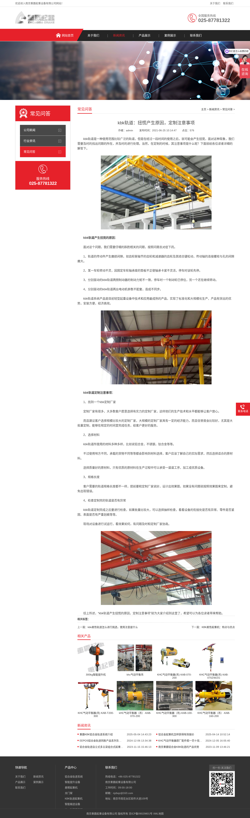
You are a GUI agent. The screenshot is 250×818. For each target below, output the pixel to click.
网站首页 (68, 35)
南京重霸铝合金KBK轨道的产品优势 (178, 746)
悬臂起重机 (71, 787)
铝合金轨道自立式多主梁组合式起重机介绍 (102, 746)
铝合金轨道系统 (74, 776)
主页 (203, 109)
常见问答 (29, 151)
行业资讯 (29, 140)
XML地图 (158, 813)
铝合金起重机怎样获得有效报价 (176, 734)
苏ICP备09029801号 (140, 813)
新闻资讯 (119, 35)
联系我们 (228, 3)
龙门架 (68, 793)
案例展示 (170, 35)
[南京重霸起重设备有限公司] (35, 22)
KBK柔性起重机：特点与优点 (218, 627)
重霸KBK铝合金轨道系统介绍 (96, 734)
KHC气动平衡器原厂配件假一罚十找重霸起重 (180, 740)
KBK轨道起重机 (74, 798)
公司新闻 (29, 130)
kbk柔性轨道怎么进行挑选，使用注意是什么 (113, 627)
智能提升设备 (72, 782)
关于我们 (215, 3)
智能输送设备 (72, 804)
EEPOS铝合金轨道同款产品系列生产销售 (102, 740)
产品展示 (144, 35)
